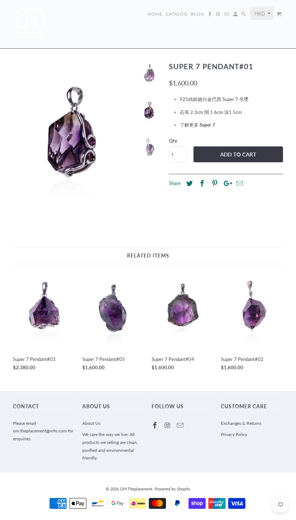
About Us (91, 423)
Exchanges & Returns (241, 423)
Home (155, 14)
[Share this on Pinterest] (213, 183)
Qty (173, 141)
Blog (197, 14)
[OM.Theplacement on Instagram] (168, 425)
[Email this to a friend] (238, 183)
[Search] (244, 15)
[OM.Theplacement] (31, 24)
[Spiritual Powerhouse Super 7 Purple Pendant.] (72, 138)
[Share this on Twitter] (188, 183)
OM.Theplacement (136, 488)
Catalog (177, 14)
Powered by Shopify (172, 488)
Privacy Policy (234, 434)
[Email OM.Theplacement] (181, 425)
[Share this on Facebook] (201, 183)
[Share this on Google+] (226, 183)
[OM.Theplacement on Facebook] (156, 425)
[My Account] (236, 15)
